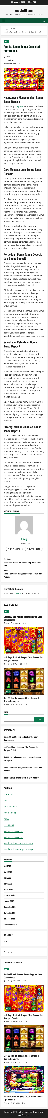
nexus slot (8, 794)
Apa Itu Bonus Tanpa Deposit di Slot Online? (21, 777)
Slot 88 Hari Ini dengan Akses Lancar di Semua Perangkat (21, 699)
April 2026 (8, 872)
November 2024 (10, 912)
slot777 (7, 800)
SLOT (6, 41)
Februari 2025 (9, 895)
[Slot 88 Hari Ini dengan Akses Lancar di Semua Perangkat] (24, 681)
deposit (20, 106)
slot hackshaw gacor (13, 831)
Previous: (22, 562)
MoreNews (40, 1112)
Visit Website (14, 548)
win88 (6, 819)
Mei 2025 (7, 877)
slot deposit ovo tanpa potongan (19, 849)
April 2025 (8, 883)
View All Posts (33, 548)
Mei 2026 (7, 866)
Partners (8, 952)
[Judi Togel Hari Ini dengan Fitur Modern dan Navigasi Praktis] (24, 640)
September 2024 (10, 924)
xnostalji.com (24, 10)
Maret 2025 (8, 889)
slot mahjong (10, 812)
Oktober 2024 (9, 918)
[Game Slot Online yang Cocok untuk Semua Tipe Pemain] (24, 1079)
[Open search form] (44, 20)
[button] (4, 20)
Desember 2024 (10, 906)
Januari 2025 (9, 901)
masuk (18, 593)
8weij (8, 57)
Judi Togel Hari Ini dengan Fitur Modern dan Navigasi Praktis (23, 659)
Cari (6, 712)
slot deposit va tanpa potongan (18, 843)
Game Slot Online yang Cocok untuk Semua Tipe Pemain (23, 1098)
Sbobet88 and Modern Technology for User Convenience (23, 618)
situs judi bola (10, 806)
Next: (23, 573)
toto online (9, 825)
